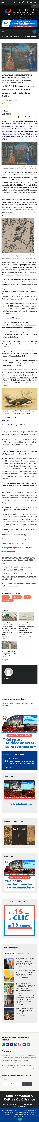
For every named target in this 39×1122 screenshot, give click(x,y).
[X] (19, 2)
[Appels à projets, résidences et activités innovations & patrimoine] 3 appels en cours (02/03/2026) (25, 1011)
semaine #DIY (22, 434)
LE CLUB (23, 1104)
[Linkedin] (7, 1044)
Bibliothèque (17, 75)
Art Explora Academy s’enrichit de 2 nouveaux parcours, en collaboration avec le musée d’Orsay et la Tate (25, 973)
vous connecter (15, 703)
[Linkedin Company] (15, 2)
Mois (28, 953)
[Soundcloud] (35, 2)
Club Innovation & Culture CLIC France (19, 1097)
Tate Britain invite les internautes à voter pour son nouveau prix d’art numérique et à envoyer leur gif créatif (19, 576)
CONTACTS (22, 1107)
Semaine (20, 953)
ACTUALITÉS (6, 75)
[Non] (37, 1115)
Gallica (4, 262)
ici (2, 195)
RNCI (14, 1107)
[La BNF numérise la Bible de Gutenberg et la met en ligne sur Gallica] (9, 645)
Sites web (21, 83)
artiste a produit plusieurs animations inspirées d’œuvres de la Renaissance (19, 377)
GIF (28, 78)
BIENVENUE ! (14, 1104)
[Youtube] (31, 2)
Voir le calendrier (8, 767)
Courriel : (5, 1080)
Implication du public (11, 80)
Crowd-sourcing (18, 78)
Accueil (5, 1104)
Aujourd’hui (9, 953)
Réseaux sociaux (9, 83)
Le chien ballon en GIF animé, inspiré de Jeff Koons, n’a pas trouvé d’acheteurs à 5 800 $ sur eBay (19, 560)
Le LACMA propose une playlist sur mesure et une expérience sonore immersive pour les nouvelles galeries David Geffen (25, 999)
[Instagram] (27, 2)
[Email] (9, 114)
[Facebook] (23, 2)
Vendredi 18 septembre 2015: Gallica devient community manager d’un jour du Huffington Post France (9, 628)
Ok (20, 1119)
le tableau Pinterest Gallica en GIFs (24, 284)
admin (9, 100)
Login (35, 6)
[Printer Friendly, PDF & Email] (7, 103)
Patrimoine (25, 80)
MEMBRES (30, 1104)
